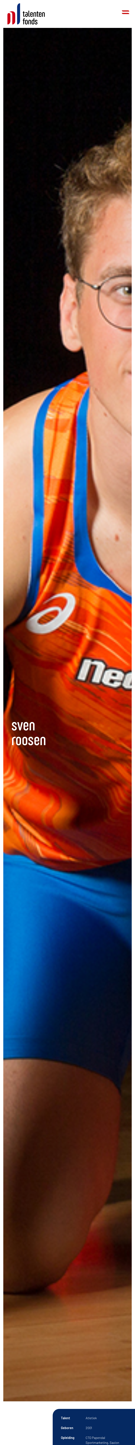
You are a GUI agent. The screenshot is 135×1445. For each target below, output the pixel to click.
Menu (125, 12)
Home (26, 14)
